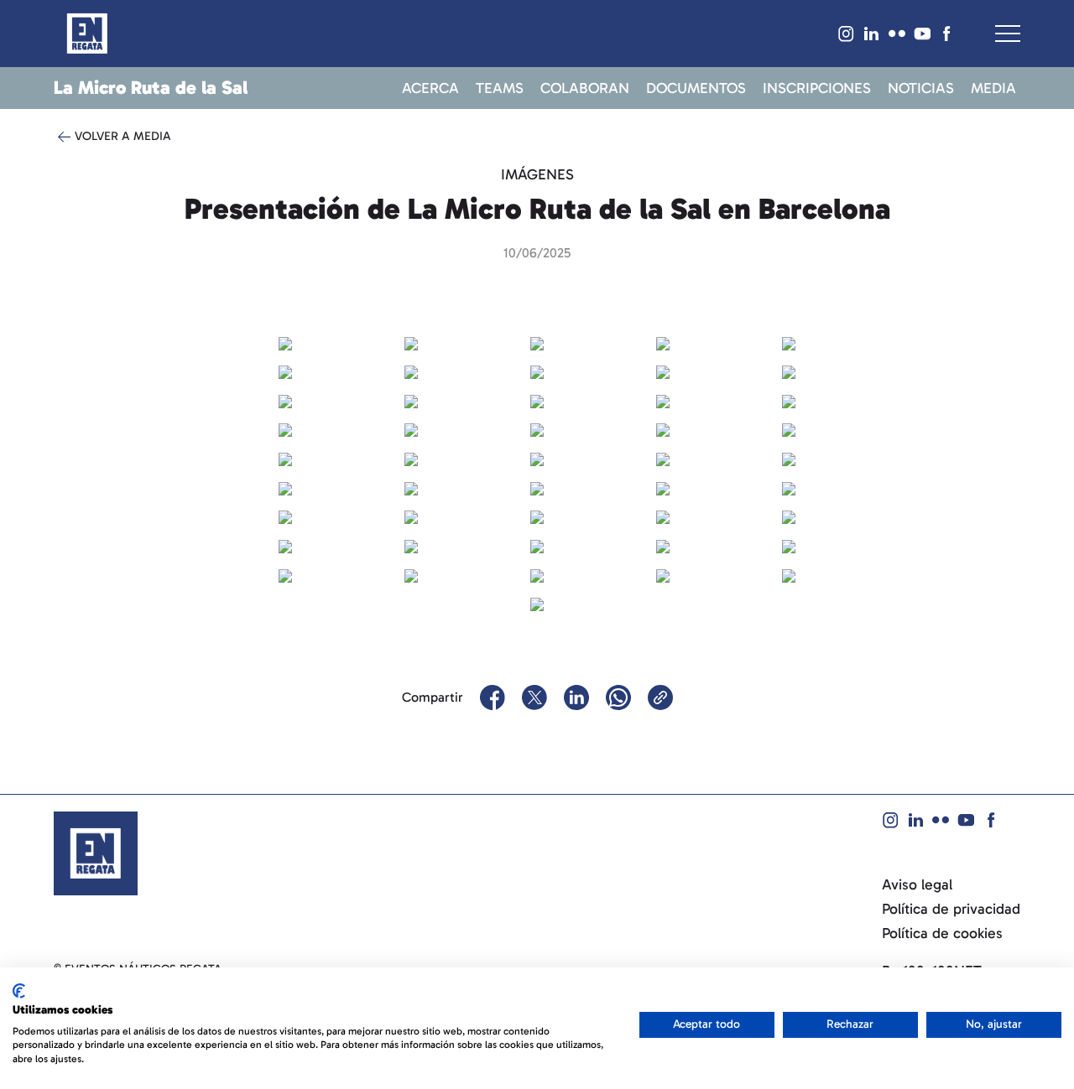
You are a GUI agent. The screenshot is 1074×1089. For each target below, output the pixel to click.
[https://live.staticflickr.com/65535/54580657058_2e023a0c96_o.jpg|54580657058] (788, 545)
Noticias (921, 88)
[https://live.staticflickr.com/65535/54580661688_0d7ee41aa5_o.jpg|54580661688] (537, 342)
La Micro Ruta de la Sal (151, 87)
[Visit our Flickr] (897, 33)
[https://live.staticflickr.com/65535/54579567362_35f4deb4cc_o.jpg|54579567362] (411, 487)
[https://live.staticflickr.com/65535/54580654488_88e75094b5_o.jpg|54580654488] (537, 603)
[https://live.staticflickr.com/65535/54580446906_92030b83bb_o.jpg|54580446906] (285, 342)
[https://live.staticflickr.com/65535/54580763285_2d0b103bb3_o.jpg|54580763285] (285, 400)
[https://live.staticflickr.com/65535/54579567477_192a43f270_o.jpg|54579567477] (663, 487)
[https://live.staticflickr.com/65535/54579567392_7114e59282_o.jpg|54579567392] (285, 487)
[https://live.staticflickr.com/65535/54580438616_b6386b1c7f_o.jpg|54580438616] (537, 487)
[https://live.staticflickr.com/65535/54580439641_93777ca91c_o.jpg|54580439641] (788, 400)
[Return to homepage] (87, 33)
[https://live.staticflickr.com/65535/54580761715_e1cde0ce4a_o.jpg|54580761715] (537, 516)
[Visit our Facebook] (947, 33)
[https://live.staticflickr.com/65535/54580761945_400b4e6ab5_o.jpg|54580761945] (788, 516)
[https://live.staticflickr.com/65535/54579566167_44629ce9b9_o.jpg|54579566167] (285, 545)
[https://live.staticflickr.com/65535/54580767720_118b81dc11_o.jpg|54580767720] (663, 370)
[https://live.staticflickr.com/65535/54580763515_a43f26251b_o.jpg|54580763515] (411, 370)
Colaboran (584, 88)
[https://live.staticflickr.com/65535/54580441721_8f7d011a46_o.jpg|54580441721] (788, 429)
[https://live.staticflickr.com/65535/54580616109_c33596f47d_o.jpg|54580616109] (411, 574)
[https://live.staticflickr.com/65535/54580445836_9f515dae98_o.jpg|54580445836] (663, 429)
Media (993, 88)
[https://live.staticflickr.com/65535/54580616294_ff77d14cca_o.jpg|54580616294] (537, 458)
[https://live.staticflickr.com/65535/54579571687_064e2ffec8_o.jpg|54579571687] (663, 516)
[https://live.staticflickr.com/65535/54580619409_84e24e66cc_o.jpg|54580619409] (788, 574)
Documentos (696, 88)
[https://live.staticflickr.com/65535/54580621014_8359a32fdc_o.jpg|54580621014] (285, 370)
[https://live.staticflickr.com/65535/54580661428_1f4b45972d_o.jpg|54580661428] (285, 429)
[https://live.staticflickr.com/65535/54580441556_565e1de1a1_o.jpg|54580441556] (411, 458)
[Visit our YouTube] (922, 33)
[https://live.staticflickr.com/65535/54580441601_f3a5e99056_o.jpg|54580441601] (285, 458)
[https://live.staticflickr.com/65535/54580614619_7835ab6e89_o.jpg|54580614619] (285, 516)
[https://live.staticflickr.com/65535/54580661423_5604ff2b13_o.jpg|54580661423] (663, 574)
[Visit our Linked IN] (871, 33)
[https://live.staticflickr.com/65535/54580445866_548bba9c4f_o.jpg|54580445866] (537, 400)
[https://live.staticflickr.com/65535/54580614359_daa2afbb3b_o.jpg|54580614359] (411, 545)
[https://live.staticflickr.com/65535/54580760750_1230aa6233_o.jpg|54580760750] (537, 429)
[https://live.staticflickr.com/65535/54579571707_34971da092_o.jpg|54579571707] (411, 429)
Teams (500, 88)
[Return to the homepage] (96, 852)
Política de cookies (942, 933)
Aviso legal (917, 885)
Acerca (430, 88)
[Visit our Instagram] (846, 33)
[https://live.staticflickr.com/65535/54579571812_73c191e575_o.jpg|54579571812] (663, 400)
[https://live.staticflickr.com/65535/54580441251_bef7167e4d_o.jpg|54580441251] (537, 370)
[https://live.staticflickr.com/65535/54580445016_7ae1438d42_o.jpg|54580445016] (411, 516)
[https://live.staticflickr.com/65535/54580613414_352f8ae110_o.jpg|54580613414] (788, 370)
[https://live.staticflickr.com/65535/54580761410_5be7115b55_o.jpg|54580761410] (663, 545)
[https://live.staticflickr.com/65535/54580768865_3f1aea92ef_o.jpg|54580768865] (411, 342)
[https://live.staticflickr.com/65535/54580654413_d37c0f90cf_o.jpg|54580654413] (285, 574)
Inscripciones (817, 88)
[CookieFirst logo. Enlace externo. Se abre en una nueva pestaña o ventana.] (19, 990)
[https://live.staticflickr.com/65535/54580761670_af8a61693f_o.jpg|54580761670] (537, 545)
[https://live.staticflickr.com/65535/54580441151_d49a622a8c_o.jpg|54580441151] (411, 400)
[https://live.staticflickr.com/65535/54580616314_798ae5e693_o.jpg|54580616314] (788, 458)
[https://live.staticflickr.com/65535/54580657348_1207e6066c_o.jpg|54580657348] (663, 458)
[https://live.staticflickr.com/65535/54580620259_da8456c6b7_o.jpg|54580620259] (537, 574)
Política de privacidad (951, 909)
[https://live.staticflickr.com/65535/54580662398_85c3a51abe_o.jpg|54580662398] (788, 342)
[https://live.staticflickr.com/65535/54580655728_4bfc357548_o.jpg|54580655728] (788, 487)
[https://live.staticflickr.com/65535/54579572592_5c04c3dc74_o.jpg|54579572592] (663, 342)
